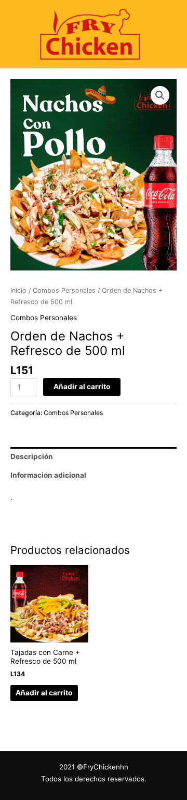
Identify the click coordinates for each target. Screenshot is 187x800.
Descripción (31, 456)
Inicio (18, 290)
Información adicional (48, 475)
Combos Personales (64, 290)
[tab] (93, 456)
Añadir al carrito (82, 386)
